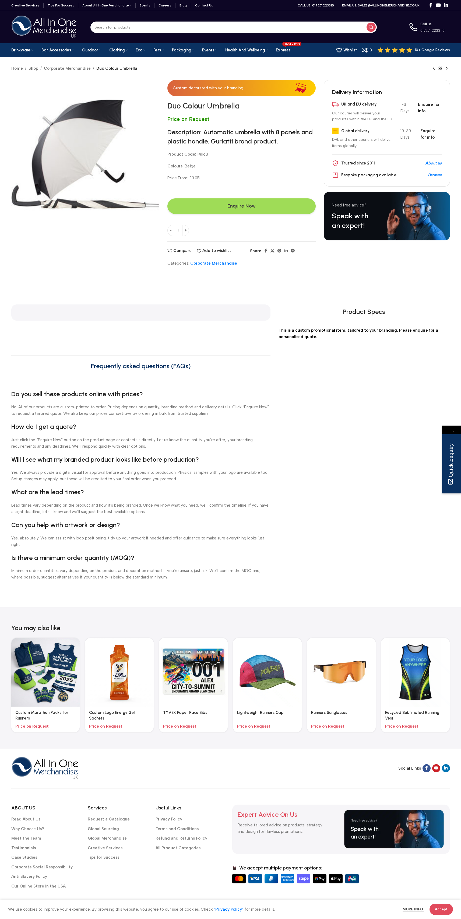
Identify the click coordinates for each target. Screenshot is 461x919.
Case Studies (24, 857)
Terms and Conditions (177, 828)
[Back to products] (440, 68)
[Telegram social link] (292, 251)
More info (413, 909)
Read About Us (25, 819)
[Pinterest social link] (279, 251)
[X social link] (272, 251)
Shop (33, 68)
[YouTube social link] (438, 5)
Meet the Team (26, 838)
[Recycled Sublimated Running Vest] (415, 672)
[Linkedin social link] (446, 5)
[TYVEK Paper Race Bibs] (193, 672)
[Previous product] (434, 68)
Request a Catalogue (109, 819)
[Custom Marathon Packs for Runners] (45, 672)
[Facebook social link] (431, 5)
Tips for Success (103, 857)
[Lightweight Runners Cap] (267, 672)
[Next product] (447, 68)
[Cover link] (387, 216)
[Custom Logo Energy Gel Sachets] (119, 672)
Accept (441, 909)
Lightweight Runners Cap (260, 712)
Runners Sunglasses (329, 712)
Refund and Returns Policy (181, 838)
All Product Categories (178, 848)
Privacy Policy (169, 819)
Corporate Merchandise (67, 68)
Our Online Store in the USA (38, 886)
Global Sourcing (103, 828)
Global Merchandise (107, 838)
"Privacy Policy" (229, 909)
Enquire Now (241, 206)
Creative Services (105, 848)
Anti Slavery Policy (29, 876)
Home (17, 68)
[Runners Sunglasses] (341, 672)
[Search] (371, 27)
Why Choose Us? (27, 828)
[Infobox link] (414, 50)
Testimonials (23, 848)
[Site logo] (44, 26)
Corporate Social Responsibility (42, 867)
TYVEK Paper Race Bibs (185, 712)
